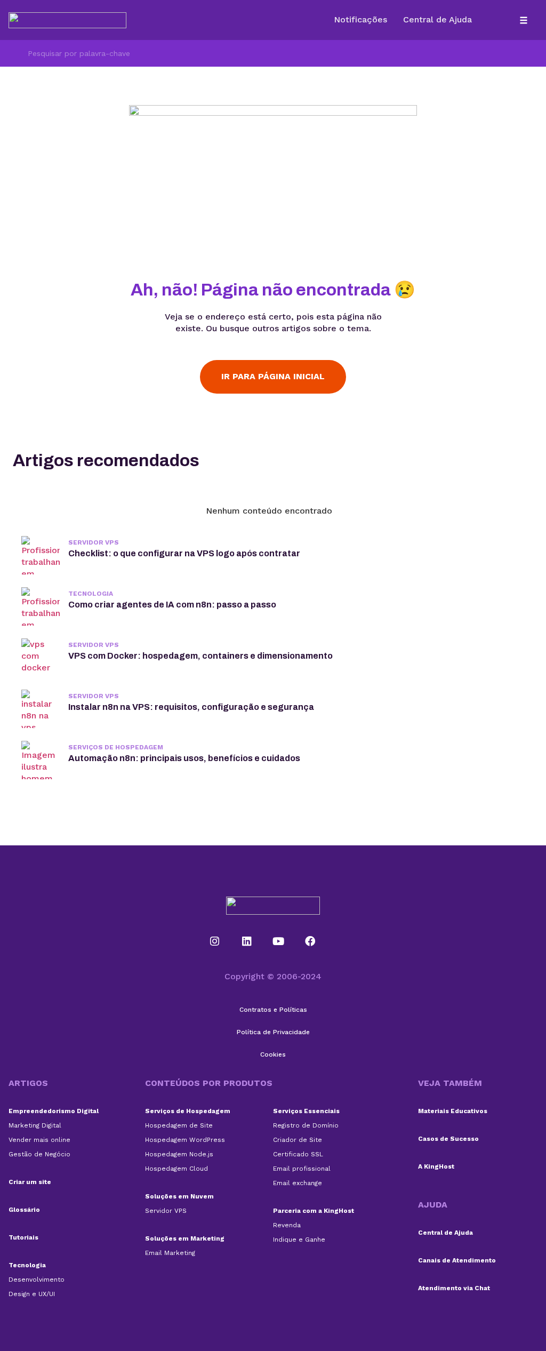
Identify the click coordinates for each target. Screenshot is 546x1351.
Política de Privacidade (273, 1032)
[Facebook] (310, 941)
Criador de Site (297, 1140)
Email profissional (302, 1168)
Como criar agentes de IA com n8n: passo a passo (172, 604)
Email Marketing (170, 1253)
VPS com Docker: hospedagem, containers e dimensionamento (200, 655)
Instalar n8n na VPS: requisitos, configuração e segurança (191, 707)
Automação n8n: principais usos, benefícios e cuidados (184, 758)
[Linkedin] (246, 941)
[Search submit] (14, 53)
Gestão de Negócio (39, 1154)
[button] (524, 20)
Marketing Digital (35, 1125)
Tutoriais (23, 1237)
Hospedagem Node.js (179, 1154)
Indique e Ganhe (299, 1239)
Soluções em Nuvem (179, 1196)
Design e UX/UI (32, 1294)
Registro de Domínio (306, 1125)
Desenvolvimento (37, 1279)
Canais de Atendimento (457, 1260)
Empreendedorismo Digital (54, 1111)
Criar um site (30, 1182)
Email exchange (297, 1183)
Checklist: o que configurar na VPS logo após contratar (184, 553)
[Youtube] (278, 941)
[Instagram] (215, 941)
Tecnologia (90, 593)
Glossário (24, 1209)
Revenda (287, 1225)
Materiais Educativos (452, 1111)
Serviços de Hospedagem (115, 747)
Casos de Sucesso (448, 1138)
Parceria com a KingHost (313, 1210)
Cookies (273, 1054)
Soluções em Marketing (184, 1238)
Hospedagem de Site (179, 1125)
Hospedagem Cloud (176, 1168)
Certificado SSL (298, 1154)
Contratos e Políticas (273, 1009)
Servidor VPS (93, 542)
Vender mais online (39, 1140)
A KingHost (436, 1166)
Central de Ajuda (445, 1232)
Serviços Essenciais (306, 1111)
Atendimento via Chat (454, 1288)
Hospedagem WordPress (185, 1140)
